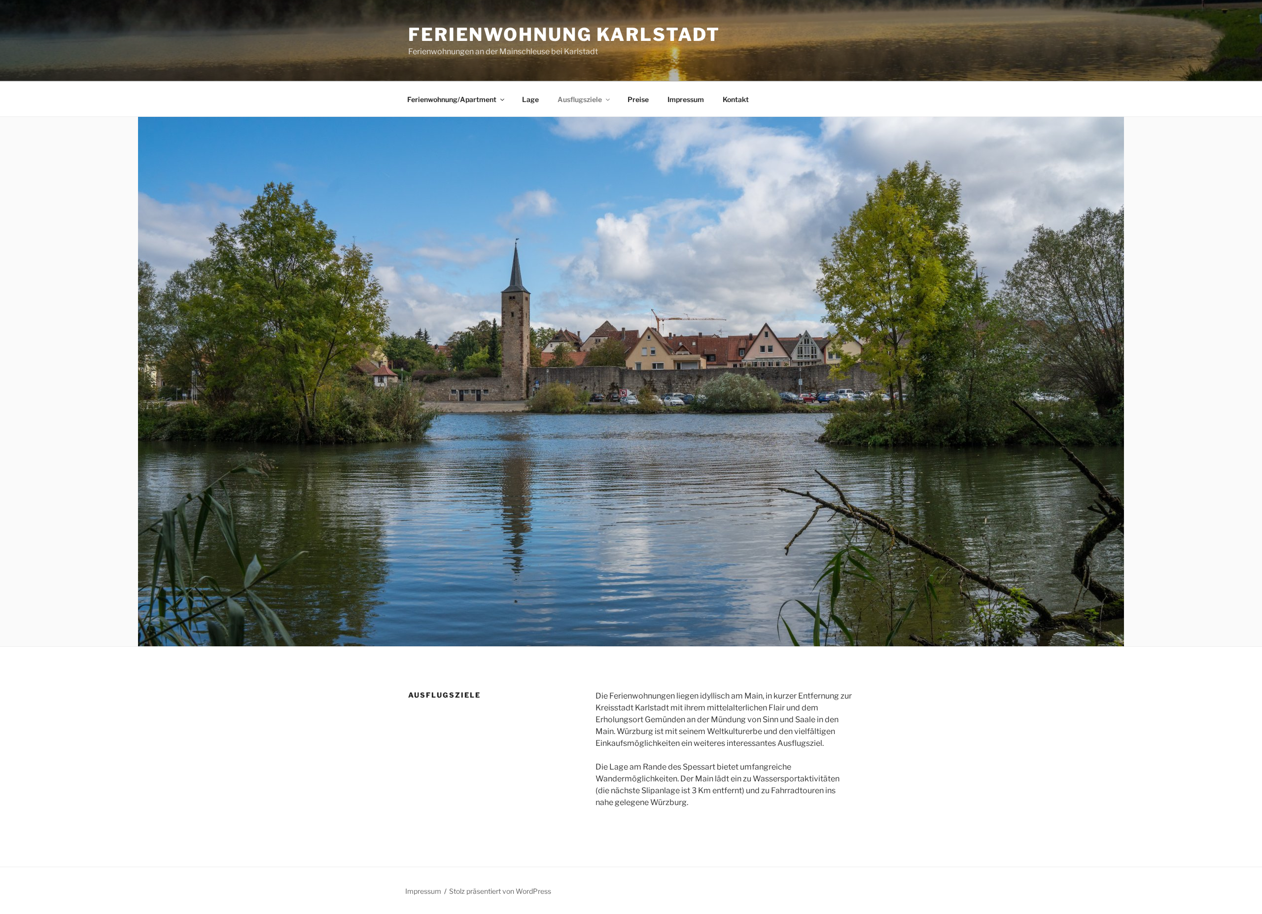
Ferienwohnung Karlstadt (564, 34)
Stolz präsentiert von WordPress (500, 891)
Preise (638, 99)
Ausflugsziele (580, 99)
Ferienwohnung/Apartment (451, 99)
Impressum (685, 99)
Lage (530, 99)
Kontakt (736, 99)
